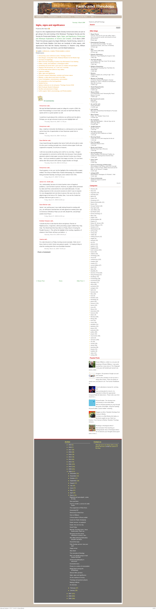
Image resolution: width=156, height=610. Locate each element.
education (94, 282)
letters (93, 315)
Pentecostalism (60, 51)
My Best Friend (95, 128)
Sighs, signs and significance (50, 25)
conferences (45, 51)
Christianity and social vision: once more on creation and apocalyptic (58, 65)
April (71, 492)
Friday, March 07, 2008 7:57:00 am (54, 177)
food (92, 295)
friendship (94, 299)
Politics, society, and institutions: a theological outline (54, 63)
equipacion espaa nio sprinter (98, 179)
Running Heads (95, 137)
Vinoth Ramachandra (97, 87)
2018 (70, 447)
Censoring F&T (74, 510)
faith (92, 290)
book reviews (94, 250)
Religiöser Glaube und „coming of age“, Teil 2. (103, 74)
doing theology (95, 274)
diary (92, 269)
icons (92, 307)
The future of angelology (46, 59)
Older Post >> (81, 281)
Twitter (93, 234)
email (107, 446)
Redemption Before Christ (97, 143)
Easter (93, 204)
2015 (70, 454)
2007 (70, 593)
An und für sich (95, 104)
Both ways (93, 100)
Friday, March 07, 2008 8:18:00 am (54, 200)
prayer (93, 334)
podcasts (93, 330)
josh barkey (94, 109)
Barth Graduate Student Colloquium (49, 87)
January (72, 590)
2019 (70, 445)
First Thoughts (95, 142)
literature (93, 316)
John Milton (94, 210)
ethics (92, 284)
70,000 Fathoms (95, 126)
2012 (70, 461)
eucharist (93, 286)
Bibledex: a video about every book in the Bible (52, 77)
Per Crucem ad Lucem (97, 99)
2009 (70, 469)
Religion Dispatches (97, 66)
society (93, 343)
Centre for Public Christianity (78, 520)
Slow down (73, 550)
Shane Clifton (95, 92)
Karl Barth (94, 211)
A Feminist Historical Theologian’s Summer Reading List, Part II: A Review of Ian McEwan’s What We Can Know (103, 81)
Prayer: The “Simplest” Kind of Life (100, 116)
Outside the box (43, 83)
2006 (70, 596)
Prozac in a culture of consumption (80, 566)
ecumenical (94, 280)
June (71, 488)
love (92, 320)
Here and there (74, 501)
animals (93, 240)
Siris (92, 49)
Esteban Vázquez (44, 221)
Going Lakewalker (95, 105)
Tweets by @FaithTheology (96, 22)
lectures (93, 313)
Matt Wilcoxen (40, 16)
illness (93, 309)
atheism (93, 244)
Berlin (92, 196)
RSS (92, 16)
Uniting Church (95, 236)
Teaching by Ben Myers (80, 16)
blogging (93, 248)
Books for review (66, 16)
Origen (93, 217)
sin (92, 341)
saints (92, 337)
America (93, 189)
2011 (70, 464)
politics (93, 332)
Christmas (94, 200)
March (72, 495)
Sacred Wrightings (96, 152)
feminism (93, 292)
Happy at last (73, 548)
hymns (93, 305)
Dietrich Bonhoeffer (96, 202)
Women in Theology (97, 78)
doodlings (94, 276)
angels (93, 238)
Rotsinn (93, 73)
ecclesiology (94, 278)
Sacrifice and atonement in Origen (48, 89)
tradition (93, 351)
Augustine (94, 192)
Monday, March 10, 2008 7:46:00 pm (55, 248)
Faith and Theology (4, 608)
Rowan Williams (95, 225)
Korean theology (95, 213)
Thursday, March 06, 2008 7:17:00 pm (55, 121)
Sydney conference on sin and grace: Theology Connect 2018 (56, 85)
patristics (93, 326)
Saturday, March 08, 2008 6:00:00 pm (55, 234)
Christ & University (96, 178)
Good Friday (73, 527)
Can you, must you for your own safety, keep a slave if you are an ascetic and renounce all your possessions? (103, 37)
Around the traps (74, 541)
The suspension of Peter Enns (78, 507)
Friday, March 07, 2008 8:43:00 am (54, 216)
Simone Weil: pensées (76, 572)
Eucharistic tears (74, 563)
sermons (93, 339)
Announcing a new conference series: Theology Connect (55, 55)
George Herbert (95, 206)
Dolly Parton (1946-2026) (97, 50)
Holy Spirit (94, 208)
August (72, 483)
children (93, 253)
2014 (70, 457)
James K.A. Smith (44, 181)
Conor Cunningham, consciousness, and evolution (53, 79)
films (92, 294)
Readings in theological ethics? (104, 425)
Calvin (93, 198)
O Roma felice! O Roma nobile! (79, 517)
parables (93, 324)
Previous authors (53, 16)
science (67, 51)
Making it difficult (74, 582)
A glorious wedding (44, 71)
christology (94, 255)
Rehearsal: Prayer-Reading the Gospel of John (103, 56)
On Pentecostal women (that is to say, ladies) (51, 69)
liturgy (92, 318)
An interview (73, 585)
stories (93, 345)
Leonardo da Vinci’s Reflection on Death (101, 133)
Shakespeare (95, 229)
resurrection (94, 335)
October (72, 478)
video (92, 353)
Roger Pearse (95, 34)
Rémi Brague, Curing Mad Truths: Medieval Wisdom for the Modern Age (59, 57)
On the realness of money (77, 577)
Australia (93, 194)
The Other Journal (96, 132)
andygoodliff (95, 173)
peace (93, 328)
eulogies (93, 288)
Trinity (92, 232)
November (73, 476)
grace (92, 301)
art (92, 242)
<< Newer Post (40, 281)
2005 (70, 598)
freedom (93, 297)
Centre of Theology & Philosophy (101, 164)
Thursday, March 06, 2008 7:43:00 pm (55, 135)
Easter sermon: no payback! (78, 522)
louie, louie (94, 159)
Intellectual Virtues (95, 88)
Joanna (41, 239)
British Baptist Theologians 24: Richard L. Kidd (103, 174)
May (71, 490)
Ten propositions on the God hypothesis (50, 81)
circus (92, 257)
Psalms (93, 221)
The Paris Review (96, 59)
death (92, 267)
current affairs (95, 265)
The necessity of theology (77, 553)
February (73, 588)
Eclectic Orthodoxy (97, 54)
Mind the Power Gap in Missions (99, 149)
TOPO (154, 608)
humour (93, 303)
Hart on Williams (74, 515)
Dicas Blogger (21, 608)
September (73, 480)
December (73, 473)
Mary (92, 215)
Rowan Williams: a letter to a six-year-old (107, 362)
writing (93, 355)
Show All (118, 183)
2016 (70, 452)
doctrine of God (95, 273)
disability (93, 271)
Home (60, 281)
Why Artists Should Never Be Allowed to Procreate (104, 110)
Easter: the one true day (77, 524)
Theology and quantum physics (79, 580)
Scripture (93, 227)
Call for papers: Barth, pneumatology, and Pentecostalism (55, 91)
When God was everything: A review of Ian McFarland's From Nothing (58, 61)
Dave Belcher (43, 140)
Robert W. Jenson (96, 223)
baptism (93, 246)
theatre (93, 349)
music (92, 322)
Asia (92, 190)
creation (52, 51)
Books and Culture (96, 147)
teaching (93, 347)
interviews (94, 311)
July (71, 485)
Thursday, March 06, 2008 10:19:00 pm (55, 163)
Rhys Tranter (95, 114)
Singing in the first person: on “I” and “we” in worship (53, 67)
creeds (93, 263)
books (92, 252)
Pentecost (93, 161)
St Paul (93, 231)
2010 (70, 466)
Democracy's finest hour (77, 512)
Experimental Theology (98, 42)
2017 (70, 449)
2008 (70, 471)
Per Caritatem (95, 119)
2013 (70, 459)
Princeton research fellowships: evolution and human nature (56, 75)
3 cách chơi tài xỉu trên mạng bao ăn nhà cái (102, 138)
